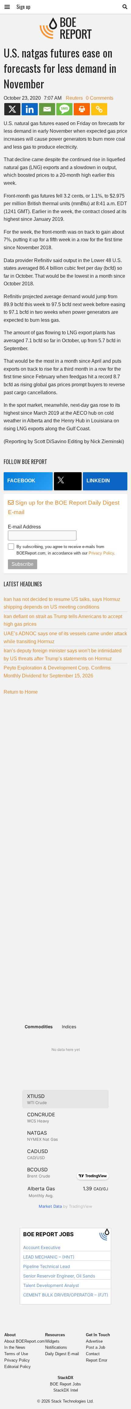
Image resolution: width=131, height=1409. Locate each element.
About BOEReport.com (24, 1341)
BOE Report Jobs (65, 1384)
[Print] (82, 109)
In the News (14, 1347)
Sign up (23, 6)
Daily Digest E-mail (62, 1354)
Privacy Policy (101, 553)
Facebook (21, 480)
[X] (12, 109)
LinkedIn (98, 480)
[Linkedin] (30, 109)
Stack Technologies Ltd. (72, 1401)
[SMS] (64, 109)
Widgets (52, 1341)
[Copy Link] (99, 109)
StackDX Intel (65, 1390)
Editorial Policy (17, 1366)
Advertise (94, 1341)
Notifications (56, 1347)
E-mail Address (24, 526)
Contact (93, 1354)
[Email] (47, 109)
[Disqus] (65, 776)
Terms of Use (16, 1354)
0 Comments (99, 98)
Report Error (96, 1360)
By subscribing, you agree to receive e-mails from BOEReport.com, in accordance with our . (65, 549)
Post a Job (95, 1347)
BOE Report (65, 21)
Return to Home (21, 692)
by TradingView (65, 1206)
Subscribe (23, 564)
